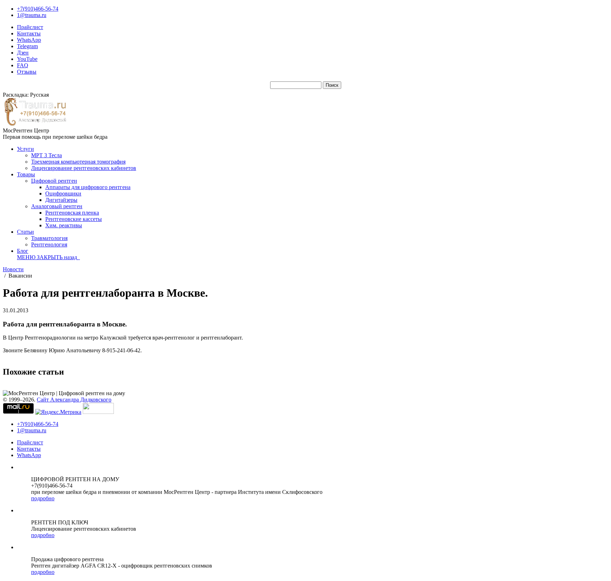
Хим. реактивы (63, 225)
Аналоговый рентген (56, 206)
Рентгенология (49, 244)
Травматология (49, 238)
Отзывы (26, 72)
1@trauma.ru (31, 15)
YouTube (27, 59)
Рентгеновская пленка (72, 213)
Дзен (23, 53)
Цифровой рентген (54, 181)
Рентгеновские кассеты (73, 219)
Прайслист (30, 27)
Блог (22, 251)
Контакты (29, 33)
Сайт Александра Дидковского (74, 400)
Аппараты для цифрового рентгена (87, 187)
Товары (26, 174)
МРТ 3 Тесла (46, 155)
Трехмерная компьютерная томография (78, 162)
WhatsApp (29, 40)
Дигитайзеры (61, 200)
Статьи (25, 232)
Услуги (25, 149)
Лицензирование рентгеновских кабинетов (83, 168)
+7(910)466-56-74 (37, 9)
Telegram (27, 46)
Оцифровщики (63, 193)
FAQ (22, 65)
